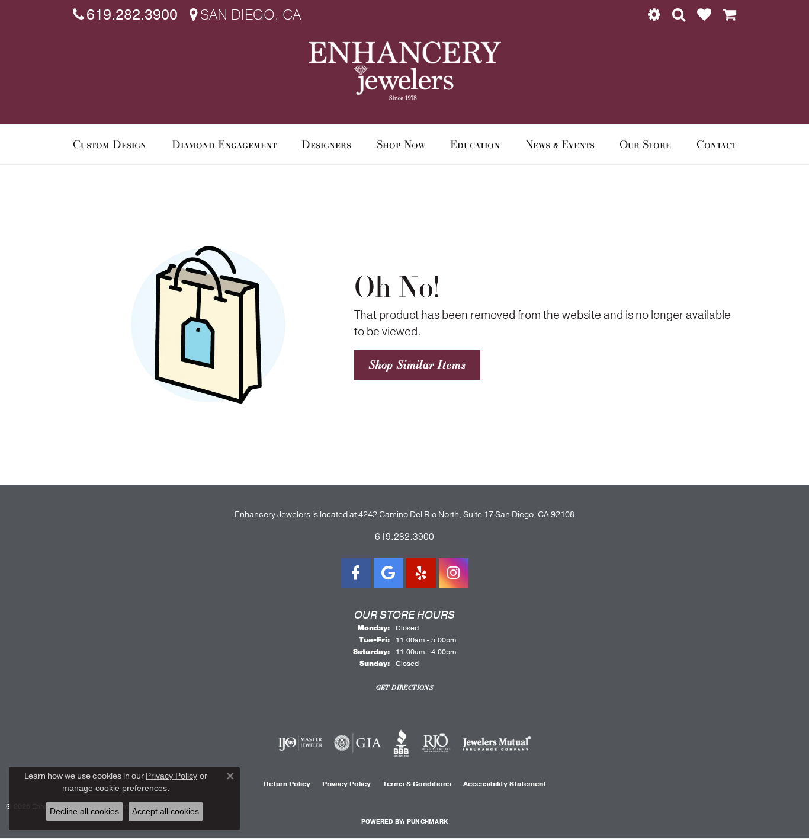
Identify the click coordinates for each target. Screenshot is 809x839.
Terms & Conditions (417, 784)
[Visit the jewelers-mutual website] (497, 743)
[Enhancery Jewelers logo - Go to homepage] (405, 70)
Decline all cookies (84, 811)
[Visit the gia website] (357, 743)
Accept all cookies (165, 811)
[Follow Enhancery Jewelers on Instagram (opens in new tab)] (453, 573)
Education (475, 144)
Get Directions (405, 687)
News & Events (560, 144)
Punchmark (427, 822)
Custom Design (109, 144)
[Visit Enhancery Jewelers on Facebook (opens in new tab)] (356, 573)
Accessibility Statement (504, 784)
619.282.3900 (404, 537)
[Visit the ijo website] (300, 743)
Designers (326, 144)
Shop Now (401, 144)
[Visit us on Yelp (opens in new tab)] (421, 573)
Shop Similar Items (417, 364)
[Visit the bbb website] (401, 743)
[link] (125, 15)
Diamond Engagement (224, 144)
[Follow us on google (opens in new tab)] (388, 573)
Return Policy (287, 784)
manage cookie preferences (114, 788)
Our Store (645, 144)
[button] (654, 15)
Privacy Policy (346, 784)
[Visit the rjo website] (436, 743)
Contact (716, 144)
